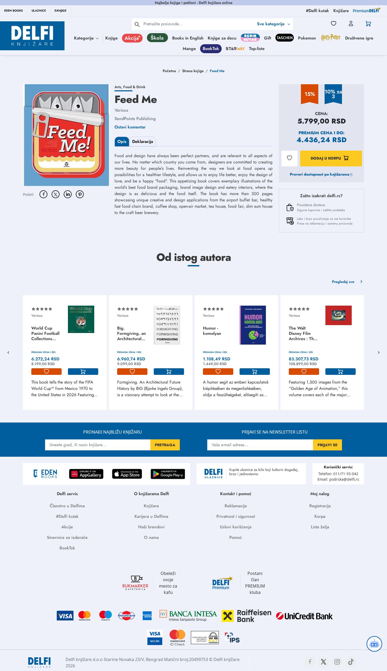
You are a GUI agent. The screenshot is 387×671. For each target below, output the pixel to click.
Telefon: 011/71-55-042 (338, 473)
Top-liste (257, 49)
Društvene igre (359, 38)
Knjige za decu (222, 38)
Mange (189, 49)
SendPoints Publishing (135, 119)
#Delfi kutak (67, 516)
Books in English (188, 38)
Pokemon (307, 38)
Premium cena (316, 133)
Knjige (111, 38)
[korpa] (83, 371)
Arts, (119, 87)
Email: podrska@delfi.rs (338, 479)
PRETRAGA (165, 445)
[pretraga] (137, 24)
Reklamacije (236, 506)
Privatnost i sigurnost (235, 516)
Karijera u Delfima (151, 516)
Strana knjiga (193, 70)
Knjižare (151, 506)
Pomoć (235, 537)
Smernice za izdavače (67, 537)
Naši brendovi (151, 527)
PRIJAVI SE (327, 445)
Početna (169, 70)
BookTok (211, 49)
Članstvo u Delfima (67, 506)
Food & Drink (134, 87)
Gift (267, 38)
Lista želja (320, 527)
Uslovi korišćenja (235, 527)
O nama (151, 537)
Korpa (319, 516)
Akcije (67, 527)
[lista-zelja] (46, 371)
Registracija (320, 506)
